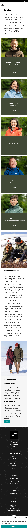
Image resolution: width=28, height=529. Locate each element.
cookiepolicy (10, 523)
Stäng (25, 517)
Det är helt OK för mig (14, 526)
